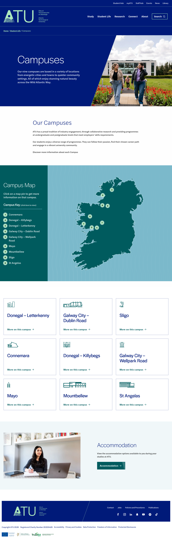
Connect (133, 16)
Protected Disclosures (127, 527)
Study (90, 16)
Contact (110, 507)
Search (158, 16)
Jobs (119, 507)
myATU (130, 3)
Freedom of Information (107, 527)
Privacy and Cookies (74, 527)
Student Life (104, 16)
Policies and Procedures (135, 507)
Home (6, 30)
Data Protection (89, 527)
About (144, 16)
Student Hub (118, 3)
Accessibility (59, 527)
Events (149, 3)
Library (165, 3)
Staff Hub (139, 3)
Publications (153, 507)
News (157, 3)
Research (120, 16)
